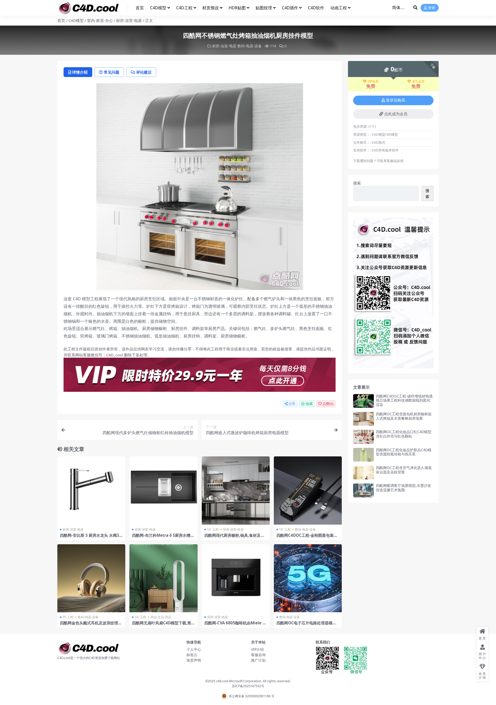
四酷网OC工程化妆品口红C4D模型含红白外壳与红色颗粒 (403, 434)
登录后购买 (395, 100)
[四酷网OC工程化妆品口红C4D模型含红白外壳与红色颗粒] (363, 436)
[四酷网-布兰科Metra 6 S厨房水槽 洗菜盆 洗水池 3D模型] (163, 490)
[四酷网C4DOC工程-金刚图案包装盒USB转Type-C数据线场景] (308, 490)
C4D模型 (158, 8)
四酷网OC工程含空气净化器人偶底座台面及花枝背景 (404, 469)
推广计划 (258, 660)
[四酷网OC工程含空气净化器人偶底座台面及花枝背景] (363, 472)
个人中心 (194, 649)
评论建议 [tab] (144, 72)
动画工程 (338, 8)
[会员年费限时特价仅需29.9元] (200, 376)
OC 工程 (213, 529)
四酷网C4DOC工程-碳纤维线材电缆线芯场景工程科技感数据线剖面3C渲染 (404, 400)
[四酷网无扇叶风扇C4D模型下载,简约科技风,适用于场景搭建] (163, 578)
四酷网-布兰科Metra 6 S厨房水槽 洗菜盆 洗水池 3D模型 (161, 537)
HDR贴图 (237, 8)
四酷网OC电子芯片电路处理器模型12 (307, 625)
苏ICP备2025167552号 (248, 686)
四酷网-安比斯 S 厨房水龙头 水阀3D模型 (91, 537)
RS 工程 (68, 617)
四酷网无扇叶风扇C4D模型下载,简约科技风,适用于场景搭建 (161, 625)
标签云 (192, 654)
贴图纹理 (263, 8)
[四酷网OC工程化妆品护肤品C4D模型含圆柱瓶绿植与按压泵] (363, 455)
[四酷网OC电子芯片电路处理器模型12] (308, 578)
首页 (140, 8)
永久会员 (418, 81)
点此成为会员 (395, 114)
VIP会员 (373, 81)
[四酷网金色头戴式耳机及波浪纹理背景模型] (91, 578)
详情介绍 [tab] (80, 72)
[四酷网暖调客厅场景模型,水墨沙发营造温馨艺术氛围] (363, 490)
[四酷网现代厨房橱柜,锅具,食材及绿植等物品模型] (236, 490)
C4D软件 (316, 8)
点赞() (328, 404)
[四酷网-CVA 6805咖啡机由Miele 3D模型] (236, 578)
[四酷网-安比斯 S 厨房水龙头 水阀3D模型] (91, 490)
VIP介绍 (257, 649)
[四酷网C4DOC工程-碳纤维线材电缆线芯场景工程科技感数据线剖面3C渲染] (363, 401)
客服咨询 (258, 654)
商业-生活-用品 (161, 617)
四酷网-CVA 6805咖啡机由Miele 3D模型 (234, 625)
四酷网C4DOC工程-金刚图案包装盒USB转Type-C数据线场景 (307, 537)
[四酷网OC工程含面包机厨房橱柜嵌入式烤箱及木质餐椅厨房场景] (363, 419)
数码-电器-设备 (249, 45)
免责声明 (194, 660)
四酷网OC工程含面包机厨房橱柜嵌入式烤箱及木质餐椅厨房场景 (404, 416)
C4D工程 (184, 8)
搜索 (357, 183)
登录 (431, 8)
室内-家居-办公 (100, 20)
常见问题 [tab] (111, 72)
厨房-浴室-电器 (129, 20)
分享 (292, 404)
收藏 (309, 404)
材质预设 (210, 8)
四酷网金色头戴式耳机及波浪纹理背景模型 (91, 625)
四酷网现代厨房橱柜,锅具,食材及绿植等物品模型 (234, 537)
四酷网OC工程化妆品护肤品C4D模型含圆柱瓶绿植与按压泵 (403, 452)
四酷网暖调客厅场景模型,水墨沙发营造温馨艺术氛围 (403, 487)
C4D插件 (290, 8)
